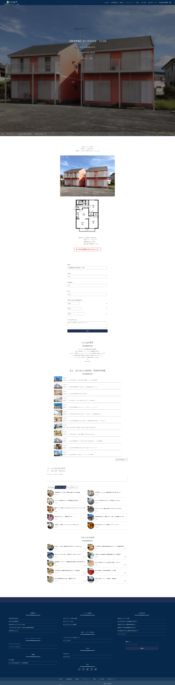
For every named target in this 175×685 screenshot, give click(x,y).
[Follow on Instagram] (87, 669)
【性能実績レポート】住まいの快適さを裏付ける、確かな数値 (67, 492)
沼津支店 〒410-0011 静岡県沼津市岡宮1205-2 (127, 624)
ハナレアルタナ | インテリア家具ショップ (71, 637)
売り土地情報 (12, 659)
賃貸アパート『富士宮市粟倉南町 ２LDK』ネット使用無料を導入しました (80, 387)
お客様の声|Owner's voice (13, 630)
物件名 (68, 264)
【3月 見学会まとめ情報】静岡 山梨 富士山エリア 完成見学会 (67, 570)
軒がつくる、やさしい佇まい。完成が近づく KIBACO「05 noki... (68, 554)
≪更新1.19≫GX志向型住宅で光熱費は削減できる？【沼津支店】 (108, 554)
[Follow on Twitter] (79, 669)
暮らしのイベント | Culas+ (68, 621)
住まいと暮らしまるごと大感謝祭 (69, 624)
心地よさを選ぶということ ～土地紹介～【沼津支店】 (106, 578)
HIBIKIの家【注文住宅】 (13, 618)
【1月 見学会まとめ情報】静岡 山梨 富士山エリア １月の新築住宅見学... (109, 546)
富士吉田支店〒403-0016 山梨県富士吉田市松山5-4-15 (128, 630)
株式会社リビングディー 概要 (123, 618)
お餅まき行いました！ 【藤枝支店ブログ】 (64, 516)
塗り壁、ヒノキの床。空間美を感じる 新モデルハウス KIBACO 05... (68, 546)
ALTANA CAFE (66, 653)
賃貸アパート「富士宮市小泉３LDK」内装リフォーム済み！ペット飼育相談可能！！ (82, 414)
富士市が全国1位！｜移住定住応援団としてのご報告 (105, 570)
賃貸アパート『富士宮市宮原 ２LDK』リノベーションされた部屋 (78, 454)
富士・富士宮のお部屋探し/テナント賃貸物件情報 (18, 662)
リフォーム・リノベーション (14, 643)
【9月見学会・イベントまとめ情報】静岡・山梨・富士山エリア (107, 492)
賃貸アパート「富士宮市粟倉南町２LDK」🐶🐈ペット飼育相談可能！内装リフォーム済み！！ (84, 420)
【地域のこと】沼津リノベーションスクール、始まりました (67, 524)
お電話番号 (69, 282)
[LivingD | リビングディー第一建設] (12, 2)
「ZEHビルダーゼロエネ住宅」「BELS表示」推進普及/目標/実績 (21, 627)
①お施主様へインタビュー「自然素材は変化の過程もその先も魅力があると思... (70, 562)
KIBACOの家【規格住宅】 (14, 621)
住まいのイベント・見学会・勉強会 (70, 618)
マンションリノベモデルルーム (15, 646)
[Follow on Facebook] (83, 669)
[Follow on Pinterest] (91, 669)
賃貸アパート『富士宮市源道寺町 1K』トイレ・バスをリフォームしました (80, 407)
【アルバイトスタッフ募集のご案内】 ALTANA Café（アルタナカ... (108, 508)
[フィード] (95, 669)
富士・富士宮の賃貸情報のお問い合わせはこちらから (87, 249)
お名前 (69, 273)
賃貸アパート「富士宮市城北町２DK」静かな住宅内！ (76, 393)
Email (68, 291)
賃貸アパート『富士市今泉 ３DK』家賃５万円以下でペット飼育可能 (79, 400)
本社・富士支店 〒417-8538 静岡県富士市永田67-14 (127, 621)
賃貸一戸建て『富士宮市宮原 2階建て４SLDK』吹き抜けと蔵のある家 (79, 427)
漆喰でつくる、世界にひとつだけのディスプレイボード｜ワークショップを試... (70, 508)
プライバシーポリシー (122, 633)
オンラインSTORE (66, 640)
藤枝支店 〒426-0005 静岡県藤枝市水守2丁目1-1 (127, 627)
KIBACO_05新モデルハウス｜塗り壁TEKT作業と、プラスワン (107, 562)
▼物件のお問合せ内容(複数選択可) (74, 300)
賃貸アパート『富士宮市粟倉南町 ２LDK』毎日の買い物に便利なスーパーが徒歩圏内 (82, 441)
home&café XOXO (66, 656)
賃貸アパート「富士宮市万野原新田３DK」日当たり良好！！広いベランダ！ (80, 447)
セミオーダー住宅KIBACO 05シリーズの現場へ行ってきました (107, 500)
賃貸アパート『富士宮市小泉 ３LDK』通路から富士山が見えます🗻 (79, 434)
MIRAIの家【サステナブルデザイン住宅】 (17, 624)
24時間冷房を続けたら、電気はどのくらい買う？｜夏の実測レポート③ (109, 516)
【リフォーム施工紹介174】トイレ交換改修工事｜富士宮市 (66, 500)
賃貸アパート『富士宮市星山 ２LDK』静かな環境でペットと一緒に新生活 (80, 380)
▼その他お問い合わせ (72, 319)
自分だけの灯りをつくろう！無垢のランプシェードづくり (106, 524)
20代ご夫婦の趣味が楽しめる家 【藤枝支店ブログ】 (65, 578)
